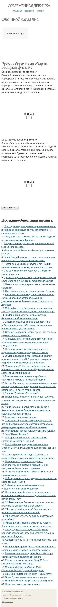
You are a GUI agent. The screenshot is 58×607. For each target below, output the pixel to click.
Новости (29, 10)
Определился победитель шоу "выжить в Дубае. (30, 430)
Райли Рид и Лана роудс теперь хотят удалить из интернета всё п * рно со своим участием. (28, 258)
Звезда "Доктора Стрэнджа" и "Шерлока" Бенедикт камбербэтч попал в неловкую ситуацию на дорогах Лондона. (27, 533)
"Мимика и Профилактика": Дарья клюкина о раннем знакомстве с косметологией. (26, 510)
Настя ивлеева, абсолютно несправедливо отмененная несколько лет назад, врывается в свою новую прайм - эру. (28, 495)
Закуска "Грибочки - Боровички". (22, 393)
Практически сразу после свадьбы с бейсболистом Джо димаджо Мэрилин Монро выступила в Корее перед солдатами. (25, 465)
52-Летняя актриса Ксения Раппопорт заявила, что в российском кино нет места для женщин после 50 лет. (28, 400)
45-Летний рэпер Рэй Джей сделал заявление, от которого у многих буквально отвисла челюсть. (28, 548)
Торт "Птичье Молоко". (17, 434)
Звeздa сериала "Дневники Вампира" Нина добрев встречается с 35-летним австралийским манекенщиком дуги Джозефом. (26, 325)
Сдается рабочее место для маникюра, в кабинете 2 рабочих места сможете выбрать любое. (28, 456)
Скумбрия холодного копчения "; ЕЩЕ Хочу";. (29, 573)
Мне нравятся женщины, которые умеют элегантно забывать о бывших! (24, 439)
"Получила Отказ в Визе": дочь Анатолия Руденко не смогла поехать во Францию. (28, 238)
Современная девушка (29, 5)
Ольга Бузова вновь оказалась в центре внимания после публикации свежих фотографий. (27, 578)
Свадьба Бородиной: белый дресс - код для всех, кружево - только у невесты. (28, 333)
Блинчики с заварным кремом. (21, 417)
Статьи (40, 10)
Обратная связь (7, 602)
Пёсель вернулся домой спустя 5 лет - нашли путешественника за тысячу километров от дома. (27, 265)
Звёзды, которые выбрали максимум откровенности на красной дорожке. (22, 487)
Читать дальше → (10, 208)
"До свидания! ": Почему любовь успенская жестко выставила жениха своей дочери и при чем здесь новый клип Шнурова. (27, 369)
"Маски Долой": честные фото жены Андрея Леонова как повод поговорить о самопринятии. (26, 524)
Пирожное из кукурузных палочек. (23, 584)
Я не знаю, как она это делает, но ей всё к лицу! (29, 291)
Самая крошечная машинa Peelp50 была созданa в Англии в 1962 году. (24, 561)
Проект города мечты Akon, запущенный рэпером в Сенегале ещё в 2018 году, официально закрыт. (28, 279)
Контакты (5, 595)
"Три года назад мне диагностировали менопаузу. (30, 226)
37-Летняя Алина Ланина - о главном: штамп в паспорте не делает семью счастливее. (27, 504)
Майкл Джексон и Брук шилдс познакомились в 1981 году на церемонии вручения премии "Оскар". (28, 309)
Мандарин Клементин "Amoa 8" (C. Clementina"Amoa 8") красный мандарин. (22, 568)
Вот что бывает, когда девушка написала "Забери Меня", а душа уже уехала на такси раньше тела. (28, 448)
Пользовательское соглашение (20, 595)
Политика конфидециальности (12, 598)
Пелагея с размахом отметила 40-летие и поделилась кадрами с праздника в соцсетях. (24, 350)
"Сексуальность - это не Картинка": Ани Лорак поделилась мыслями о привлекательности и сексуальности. (27, 342)
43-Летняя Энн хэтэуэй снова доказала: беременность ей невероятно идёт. (23, 316)
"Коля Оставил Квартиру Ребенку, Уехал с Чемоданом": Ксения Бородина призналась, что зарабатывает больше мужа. (26, 410)
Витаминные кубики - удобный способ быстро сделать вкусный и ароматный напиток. (27, 555)
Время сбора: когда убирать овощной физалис (24, 65)
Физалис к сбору (15, 33)
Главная (17, 10)
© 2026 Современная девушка (12, 592)
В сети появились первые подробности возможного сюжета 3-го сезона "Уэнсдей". (23, 378)
